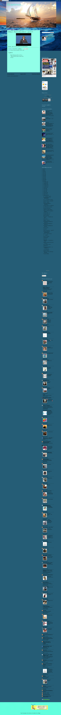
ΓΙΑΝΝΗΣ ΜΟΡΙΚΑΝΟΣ (46, 606)
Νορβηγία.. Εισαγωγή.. (46, 220)
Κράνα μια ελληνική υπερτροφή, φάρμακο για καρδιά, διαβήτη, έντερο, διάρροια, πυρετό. (50, 448)
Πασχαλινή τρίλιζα (49, 360)
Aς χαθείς (47, 117)
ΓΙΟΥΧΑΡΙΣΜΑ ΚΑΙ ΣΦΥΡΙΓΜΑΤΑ (47, 686)
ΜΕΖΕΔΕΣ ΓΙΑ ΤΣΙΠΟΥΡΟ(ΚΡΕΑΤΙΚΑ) (48, 443)
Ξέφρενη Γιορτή (45, 647)
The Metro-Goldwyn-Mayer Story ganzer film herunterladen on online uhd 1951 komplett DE (50, 413)
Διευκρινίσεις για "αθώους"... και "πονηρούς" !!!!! (48, 247)
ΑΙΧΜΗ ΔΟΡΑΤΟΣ (45, 541)
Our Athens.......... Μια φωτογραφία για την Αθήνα (47, 520)
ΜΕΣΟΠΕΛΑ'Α (49, 333)
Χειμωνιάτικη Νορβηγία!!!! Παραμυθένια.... (47, 204)
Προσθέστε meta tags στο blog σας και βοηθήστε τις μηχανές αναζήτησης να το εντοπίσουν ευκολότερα (48, 657)
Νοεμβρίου (45, 183)
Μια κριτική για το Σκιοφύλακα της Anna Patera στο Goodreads (50, 493)
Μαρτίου (45, 193)
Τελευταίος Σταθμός (46, 253)
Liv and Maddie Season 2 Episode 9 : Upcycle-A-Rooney (48, 607)
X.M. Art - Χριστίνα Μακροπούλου (48, 353)
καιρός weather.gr (45, 90)
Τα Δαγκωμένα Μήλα (49, 161)
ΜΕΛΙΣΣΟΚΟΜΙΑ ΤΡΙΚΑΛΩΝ (47, 410)
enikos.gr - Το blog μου (46, 405)
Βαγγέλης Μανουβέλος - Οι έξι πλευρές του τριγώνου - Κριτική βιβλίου (50, 282)
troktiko (44, 394)
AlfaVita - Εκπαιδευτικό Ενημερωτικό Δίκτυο (46, 288)
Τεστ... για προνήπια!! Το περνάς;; (48, 199)
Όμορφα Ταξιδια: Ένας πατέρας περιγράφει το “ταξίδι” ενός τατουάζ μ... (48, 583)
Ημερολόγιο (44, 548)
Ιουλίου (45, 188)
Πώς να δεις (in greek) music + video (50, 594)
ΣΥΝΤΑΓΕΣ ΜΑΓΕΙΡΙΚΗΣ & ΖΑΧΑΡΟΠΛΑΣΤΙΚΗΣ (47, 442)
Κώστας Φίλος (50, 36)
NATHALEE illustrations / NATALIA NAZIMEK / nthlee (47, 505)
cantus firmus (45, 346)
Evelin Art (44, 463)
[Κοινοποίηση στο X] (25, 48)
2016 (43, 175)
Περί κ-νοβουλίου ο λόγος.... (47, 244)
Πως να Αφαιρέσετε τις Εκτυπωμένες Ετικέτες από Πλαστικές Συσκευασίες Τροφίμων (50, 536)
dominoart (44, 534)
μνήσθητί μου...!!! (45, 424)
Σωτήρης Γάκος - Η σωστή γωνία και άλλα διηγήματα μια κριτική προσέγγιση (50, 623)
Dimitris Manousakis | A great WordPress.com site (47, 646)
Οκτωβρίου (45, 184)
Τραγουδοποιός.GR (46, 319)
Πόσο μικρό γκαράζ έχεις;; (47, 208)
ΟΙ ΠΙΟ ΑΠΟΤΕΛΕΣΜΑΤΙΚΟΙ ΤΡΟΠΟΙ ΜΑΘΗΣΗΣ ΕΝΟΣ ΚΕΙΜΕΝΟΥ (47, 572)
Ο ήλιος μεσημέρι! (45, 599)
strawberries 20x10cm (50, 564)
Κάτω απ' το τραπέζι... (46, 236)
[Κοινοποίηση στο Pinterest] (27, 48)
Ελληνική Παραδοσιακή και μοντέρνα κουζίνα (47, 696)
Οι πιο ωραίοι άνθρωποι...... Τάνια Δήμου (49, 514)
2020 (43, 170)
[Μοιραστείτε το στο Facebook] (26, 48)
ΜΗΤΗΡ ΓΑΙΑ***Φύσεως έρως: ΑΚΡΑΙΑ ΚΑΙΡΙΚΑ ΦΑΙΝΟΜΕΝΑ (48, 639)
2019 (43, 171)
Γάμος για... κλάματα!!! (49, 128)
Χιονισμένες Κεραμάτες (50, 499)
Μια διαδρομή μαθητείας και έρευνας (50, 347)
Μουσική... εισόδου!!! (46, 202)
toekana (44, 470)
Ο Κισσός (48, 326)
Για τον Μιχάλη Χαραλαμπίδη (49, 368)
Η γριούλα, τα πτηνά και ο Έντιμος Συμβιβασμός (49, 138)
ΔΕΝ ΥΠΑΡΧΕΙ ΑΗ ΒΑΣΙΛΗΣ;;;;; (49, 471)
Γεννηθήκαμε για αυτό (50, 600)
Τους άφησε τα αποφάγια (49, 680)
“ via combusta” (49, 464)
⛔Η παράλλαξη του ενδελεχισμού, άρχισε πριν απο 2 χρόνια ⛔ (50, 400)
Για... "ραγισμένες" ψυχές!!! (47, 196)
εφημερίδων (51, 77)
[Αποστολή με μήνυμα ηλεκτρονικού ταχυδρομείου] (24, 48)
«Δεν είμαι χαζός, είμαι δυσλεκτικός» (49, 111)
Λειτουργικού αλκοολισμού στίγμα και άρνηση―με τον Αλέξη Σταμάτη (49, 307)
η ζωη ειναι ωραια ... (46, 339)
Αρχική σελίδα (23, 74)
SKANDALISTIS (45, 445)
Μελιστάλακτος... (45, 614)
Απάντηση (11, 57)
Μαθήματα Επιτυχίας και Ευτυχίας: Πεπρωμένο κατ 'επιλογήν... (47, 642)
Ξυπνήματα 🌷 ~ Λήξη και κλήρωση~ (50, 340)
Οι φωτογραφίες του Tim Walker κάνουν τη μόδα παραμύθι (47, 611)
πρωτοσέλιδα (47, 77)
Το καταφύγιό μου (45, 512)
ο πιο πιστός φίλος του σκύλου (47, 312)
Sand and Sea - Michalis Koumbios (49, 529)
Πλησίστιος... (15, 4)
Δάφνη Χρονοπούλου (46, 305)
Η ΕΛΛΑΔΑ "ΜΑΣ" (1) (46, 214)
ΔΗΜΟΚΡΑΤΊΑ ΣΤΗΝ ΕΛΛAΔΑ (47, 452)
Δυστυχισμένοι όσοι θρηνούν (50, 155)
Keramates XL (45, 498)
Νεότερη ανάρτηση (10, 74)
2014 (43, 178)
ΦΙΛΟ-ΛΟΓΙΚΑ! (45, 417)
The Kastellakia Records (46, 332)
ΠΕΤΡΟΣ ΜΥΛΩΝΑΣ (46, 459)
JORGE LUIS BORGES (50, 299)
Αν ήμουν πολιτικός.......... (47, 250)
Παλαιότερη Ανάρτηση (36, 74)
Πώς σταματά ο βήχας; (49, 144)
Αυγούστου (45, 187)
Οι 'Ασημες (44, 610)
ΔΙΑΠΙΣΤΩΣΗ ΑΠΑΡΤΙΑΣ (48, 382)
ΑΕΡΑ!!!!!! (44, 373)
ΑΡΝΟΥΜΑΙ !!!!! (45, 245)
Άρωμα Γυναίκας (45, 484)
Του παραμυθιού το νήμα (49, 133)
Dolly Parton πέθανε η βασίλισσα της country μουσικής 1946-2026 (50, 293)
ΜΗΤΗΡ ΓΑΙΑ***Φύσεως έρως (47, 637)
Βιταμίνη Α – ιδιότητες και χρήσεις (47, 395)
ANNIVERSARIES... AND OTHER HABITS (50, 507)
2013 (43, 179)
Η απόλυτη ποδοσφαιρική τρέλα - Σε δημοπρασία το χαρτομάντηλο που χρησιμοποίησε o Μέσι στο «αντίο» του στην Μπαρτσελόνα (48, 407)
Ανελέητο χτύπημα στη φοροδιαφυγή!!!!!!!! (46, 232)
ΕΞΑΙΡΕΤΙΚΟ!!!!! (45, 237)
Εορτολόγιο (47, 270)
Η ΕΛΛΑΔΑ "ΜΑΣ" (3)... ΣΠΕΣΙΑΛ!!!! (48, 205)
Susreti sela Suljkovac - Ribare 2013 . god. (50, 557)
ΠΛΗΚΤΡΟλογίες (45, 477)
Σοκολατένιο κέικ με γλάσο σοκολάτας (49, 629)
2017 (43, 174)
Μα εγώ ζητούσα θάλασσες (49, 150)
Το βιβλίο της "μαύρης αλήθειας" (47, 209)
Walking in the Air (49, 542)
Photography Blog (45, 586)
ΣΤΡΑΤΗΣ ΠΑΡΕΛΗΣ (46, 298)
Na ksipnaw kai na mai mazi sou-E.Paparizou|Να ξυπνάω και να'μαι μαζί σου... (48, 651)
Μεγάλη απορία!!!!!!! (46, 215)
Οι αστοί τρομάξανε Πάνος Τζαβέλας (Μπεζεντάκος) (49, 375)
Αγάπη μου (47, 122)
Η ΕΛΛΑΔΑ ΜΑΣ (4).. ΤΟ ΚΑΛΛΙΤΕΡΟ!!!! (46, 198)
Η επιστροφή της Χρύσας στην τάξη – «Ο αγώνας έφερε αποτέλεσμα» (47, 289)
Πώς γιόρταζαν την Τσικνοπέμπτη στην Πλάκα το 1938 (49, 522)
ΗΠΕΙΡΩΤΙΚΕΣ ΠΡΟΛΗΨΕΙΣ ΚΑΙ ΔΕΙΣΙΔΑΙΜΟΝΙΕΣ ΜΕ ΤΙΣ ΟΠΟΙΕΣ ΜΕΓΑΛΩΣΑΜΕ (47, 461)
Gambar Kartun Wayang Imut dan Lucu (50, 576)
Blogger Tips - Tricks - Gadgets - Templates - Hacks (47, 655)
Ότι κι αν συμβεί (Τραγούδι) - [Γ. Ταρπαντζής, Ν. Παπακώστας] (49, 321)
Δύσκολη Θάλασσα (46, 582)
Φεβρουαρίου (45, 195)
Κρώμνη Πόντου (45, 366)
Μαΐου (45, 191)
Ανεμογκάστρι (45, 679)
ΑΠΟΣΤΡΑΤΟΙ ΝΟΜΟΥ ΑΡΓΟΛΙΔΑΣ (46, 380)
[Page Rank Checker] (44, 276)
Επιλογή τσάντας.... (46, 227)
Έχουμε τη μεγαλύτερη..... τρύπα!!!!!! (48, 230)
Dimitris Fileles (45, 280)
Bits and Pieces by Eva (46, 694)
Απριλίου (45, 192)
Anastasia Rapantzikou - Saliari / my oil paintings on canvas (48, 563)
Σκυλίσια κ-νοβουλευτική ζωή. (47, 233)
